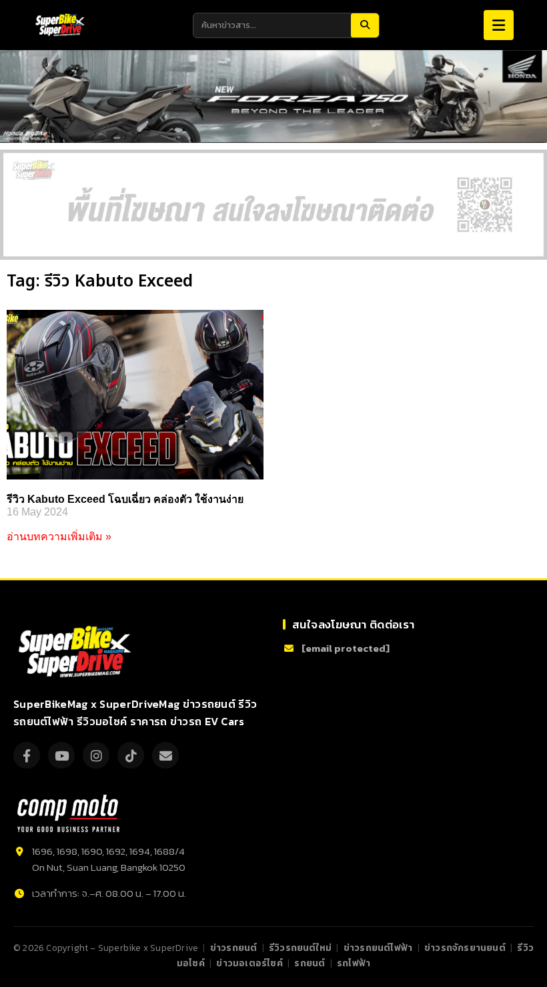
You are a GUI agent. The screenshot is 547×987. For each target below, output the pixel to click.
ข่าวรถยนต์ (233, 947)
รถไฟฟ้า (353, 963)
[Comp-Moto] (68, 813)
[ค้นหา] (365, 25)
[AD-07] (273, 205)
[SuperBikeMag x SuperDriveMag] (76, 652)
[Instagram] (96, 755)
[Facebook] (26, 755)
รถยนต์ (309, 963)
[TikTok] (130, 755)
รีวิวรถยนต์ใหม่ (300, 947)
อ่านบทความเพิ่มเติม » (59, 536)
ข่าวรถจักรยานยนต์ (465, 947)
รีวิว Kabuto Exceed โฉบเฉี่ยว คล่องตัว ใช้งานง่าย (125, 499)
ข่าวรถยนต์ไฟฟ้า (378, 947)
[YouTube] (61, 755)
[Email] (165, 755)
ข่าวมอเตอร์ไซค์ (249, 963)
